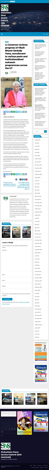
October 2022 (38, 284)
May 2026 (37, 149)
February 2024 (38, 233)
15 (14, 423)
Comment (4, 250)
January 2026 (38, 161)
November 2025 (38, 168)
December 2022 (38, 277)
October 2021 (38, 321)
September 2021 (38, 324)
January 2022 (38, 312)
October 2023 (38, 246)
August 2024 (37, 215)
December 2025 (38, 165)
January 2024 (38, 237)
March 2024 (37, 230)
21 (12, 426)
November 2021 (38, 318)
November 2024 (38, 205)
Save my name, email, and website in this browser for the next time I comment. (16, 294)
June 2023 (37, 258)
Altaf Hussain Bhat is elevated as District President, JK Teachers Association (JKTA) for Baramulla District (40, 92)
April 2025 (37, 190)
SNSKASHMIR (13, 72)
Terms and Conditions (35, 467)
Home (31, 465)
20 (9, 426)
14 (12, 423)
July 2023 (37, 255)
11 (4, 423)
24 (2, 429)
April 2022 (37, 302)
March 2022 (37, 305)
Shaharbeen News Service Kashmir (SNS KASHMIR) (11, 454)
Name (3, 274)
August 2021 (37, 327)
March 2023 (37, 268)
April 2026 (37, 152)
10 (2, 423)
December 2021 (38, 315)
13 (9, 423)
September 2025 (38, 174)
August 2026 (37, 139)
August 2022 (37, 290)
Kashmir (4, 227)
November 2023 (38, 243)
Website (4, 286)
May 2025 (37, 186)
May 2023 (37, 262)
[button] (44, 34)
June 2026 (37, 146)
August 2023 (37, 252)
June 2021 (37, 334)
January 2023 (38, 274)
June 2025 (37, 183)
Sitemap (46, 467)
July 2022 (37, 293)
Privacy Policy (45, 465)
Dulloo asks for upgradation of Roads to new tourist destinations (9, 184)
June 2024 (37, 221)
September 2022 (38, 287)
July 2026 (37, 143)
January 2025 (38, 199)
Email (3, 280)
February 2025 (38, 196)
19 (7, 426)
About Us (34, 465)
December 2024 (38, 202)
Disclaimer (42, 467)
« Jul (2, 435)
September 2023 (38, 249)
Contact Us (39, 465)
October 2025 (38, 171)
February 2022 (38, 309)
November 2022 (38, 280)
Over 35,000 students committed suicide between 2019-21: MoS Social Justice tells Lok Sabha (23, 186)
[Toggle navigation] (46, 34)
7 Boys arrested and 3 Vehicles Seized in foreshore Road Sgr (39, 124)
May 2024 (37, 224)
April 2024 (37, 227)
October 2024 (38, 208)
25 (4, 429)
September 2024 (38, 212)
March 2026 (37, 155)
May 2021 (37, 337)
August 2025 (37, 177)
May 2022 (37, 299)
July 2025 (37, 180)
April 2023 (37, 265)
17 (2, 426)
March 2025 (37, 193)
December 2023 (38, 240)
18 (4, 426)
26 (7, 429)
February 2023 (38, 271)
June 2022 (37, 296)
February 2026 (38, 158)
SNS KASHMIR (38, 97)
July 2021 (37, 331)
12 (7, 423)
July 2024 (37, 218)
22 (14, 426)
